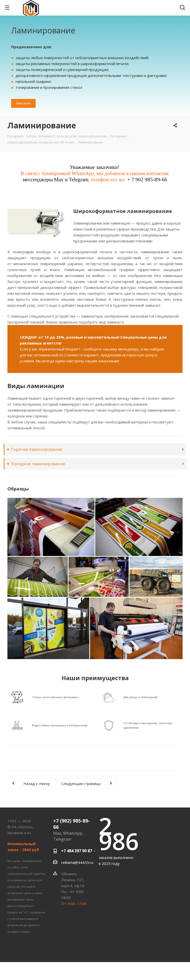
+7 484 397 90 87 (76, 850)
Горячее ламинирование (36, 449)
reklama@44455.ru (77, 862)
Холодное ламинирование (38, 463)
